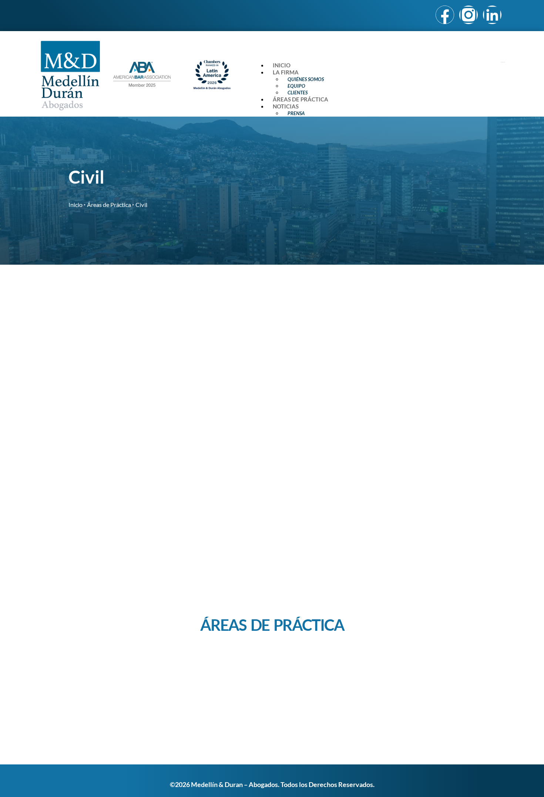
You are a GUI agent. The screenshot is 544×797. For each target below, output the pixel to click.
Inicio (282, 65)
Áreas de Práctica (300, 99)
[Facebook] (445, 15)
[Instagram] (468, 15)
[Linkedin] (492, 15)
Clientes (298, 93)
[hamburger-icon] (503, 62)
